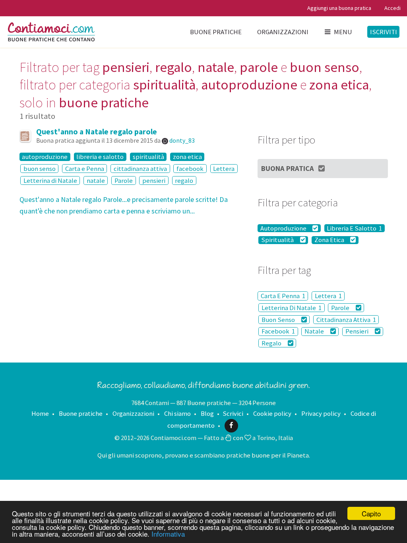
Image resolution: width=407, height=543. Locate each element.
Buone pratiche (216, 31)
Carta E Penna (283, 295)
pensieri (153, 180)
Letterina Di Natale (292, 307)
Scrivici (233, 413)
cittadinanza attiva (140, 168)
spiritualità (148, 157)
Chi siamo (177, 413)
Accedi (392, 8)
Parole (123, 180)
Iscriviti (383, 31)
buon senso (39, 168)
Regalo (272, 343)
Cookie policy (272, 413)
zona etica (187, 157)
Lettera (224, 168)
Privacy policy (321, 413)
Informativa (168, 534)
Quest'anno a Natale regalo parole (96, 131)
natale (96, 180)
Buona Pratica (287, 168)
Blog (207, 413)
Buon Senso (279, 319)
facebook (190, 168)
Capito (371, 513)
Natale (314, 331)
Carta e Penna (84, 168)
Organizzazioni (282, 31)
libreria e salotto (100, 157)
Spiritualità (278, 240)
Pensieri (357, 331)
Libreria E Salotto (354, 228)
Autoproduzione (284, 228)
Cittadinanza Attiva (346, 319)
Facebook (278, 331)
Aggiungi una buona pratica (339, 8)
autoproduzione (45, 157)
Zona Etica (329, 240)
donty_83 (182, 140)
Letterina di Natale (50, 180)
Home (40, 413)
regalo (184, 180)
